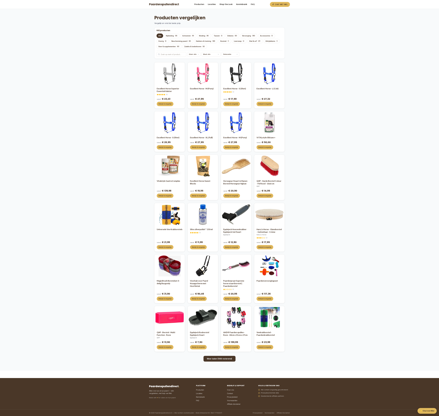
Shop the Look (226, 4)
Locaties (212, 4)
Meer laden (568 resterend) (219, 359)
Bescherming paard (181, 41)
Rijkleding (171, 36)
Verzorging (248, 36)
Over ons (230, 390)
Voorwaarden (232, 400)
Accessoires (266, 36)
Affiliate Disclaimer (283, 413)
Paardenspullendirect (164, 4)
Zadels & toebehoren (194, 46)
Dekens (232, 36)
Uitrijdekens (271, 41)
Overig (162, 41)
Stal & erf (254, 41)
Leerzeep (239, 41)
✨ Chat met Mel (427, 411)
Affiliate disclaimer (234, 404)
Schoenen (188, 36)
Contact (230, 393)
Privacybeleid (232, 397)
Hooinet (224, 41)
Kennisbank (241, 4)
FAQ (253, 4)
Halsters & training (205, 41)
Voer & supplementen (168, 46)
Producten (199, 4)
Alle (159, 36)
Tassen (218, 36)
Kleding (203, 36)
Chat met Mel (281, 4)
